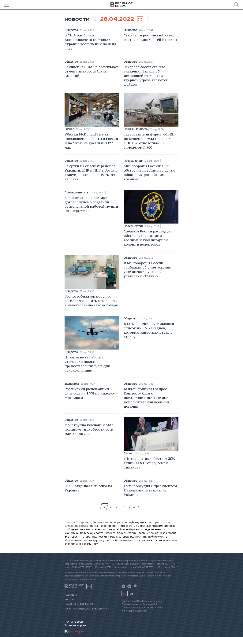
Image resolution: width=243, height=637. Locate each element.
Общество (71, 29)
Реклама (70, 599)
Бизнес (69, 129)
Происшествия (133, 160)
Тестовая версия (75, 625)
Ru (124, 593)
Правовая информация (79, 604)
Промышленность (136, 129)
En (131, 593)
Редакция (71, 595)
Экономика (72, 383)
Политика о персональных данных (87, 608)
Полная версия (74, 621)
